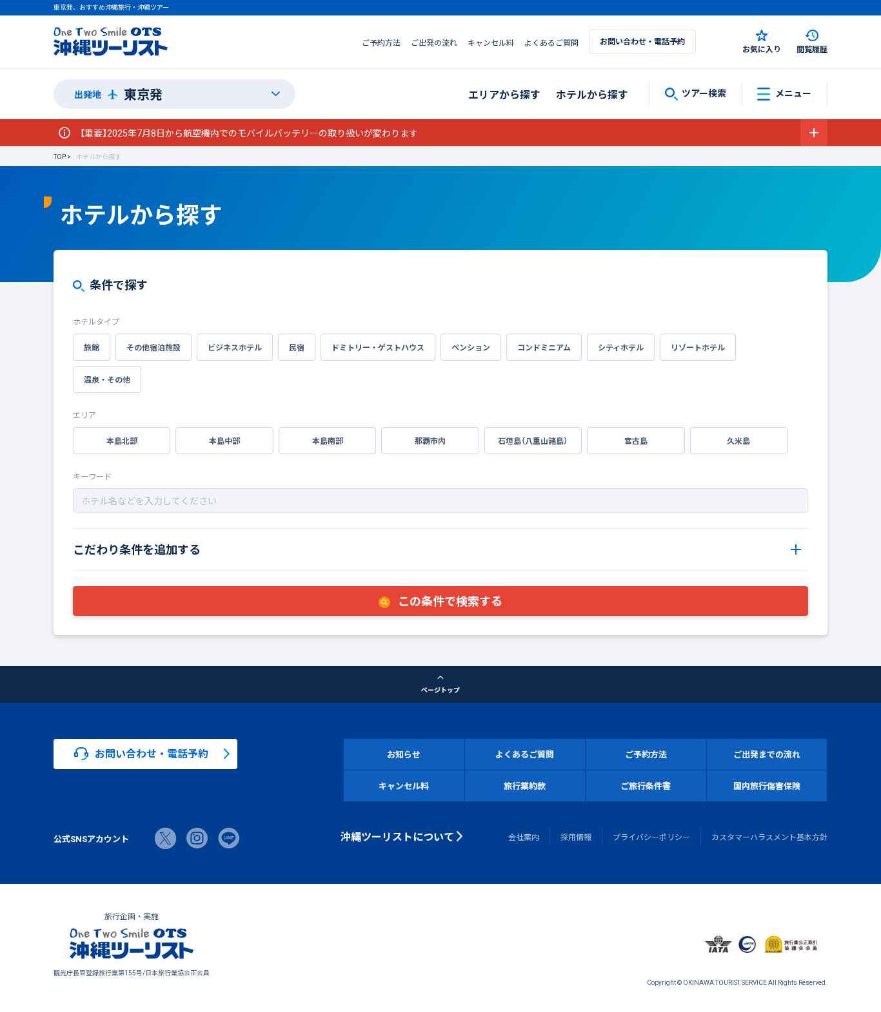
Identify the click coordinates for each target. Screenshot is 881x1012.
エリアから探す (504, 94)
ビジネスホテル (235, 347)
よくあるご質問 (551, 42)
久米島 (738, 440)
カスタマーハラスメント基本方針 (769, 837)
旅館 (91, 347)
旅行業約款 (525, 785)
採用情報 (575, 837)
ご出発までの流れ (766, 754)
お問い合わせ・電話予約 (642, 41)
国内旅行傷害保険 (766, 785)
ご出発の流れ (434, 42)
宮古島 (636, 440)
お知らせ (404, 754)
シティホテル (621, 347)
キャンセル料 (491, 42)
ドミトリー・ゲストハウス (378, 347)
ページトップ (440, 689)
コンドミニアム (544, 347)
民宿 (296, 347)
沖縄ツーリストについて (397, 836)
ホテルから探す (592, 94)
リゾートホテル (698, 347)
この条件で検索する (448, 600)
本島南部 (327, 440)
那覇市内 (430, 440)
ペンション (470, 347)
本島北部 (121, 440)
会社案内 (523, 837)
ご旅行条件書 (645, 785)
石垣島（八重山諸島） (533, 440)
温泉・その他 (107, 379)
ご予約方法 (381, 42)
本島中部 (224, 440)
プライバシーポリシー (651, 837)
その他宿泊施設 (153, 347)
